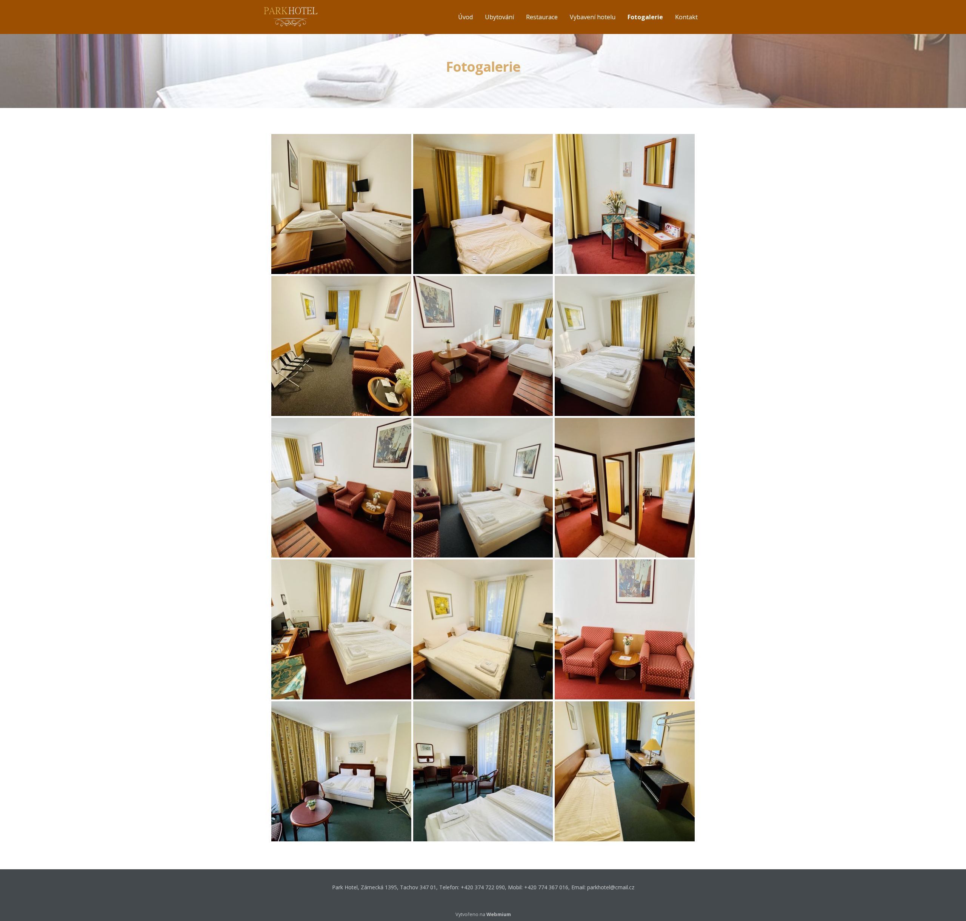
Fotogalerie (645, 17)
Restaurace (542, 17)
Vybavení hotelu (592, 17)
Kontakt (686, 17)
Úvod (465, 17)
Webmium (498, 914)
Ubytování (499, 17)
